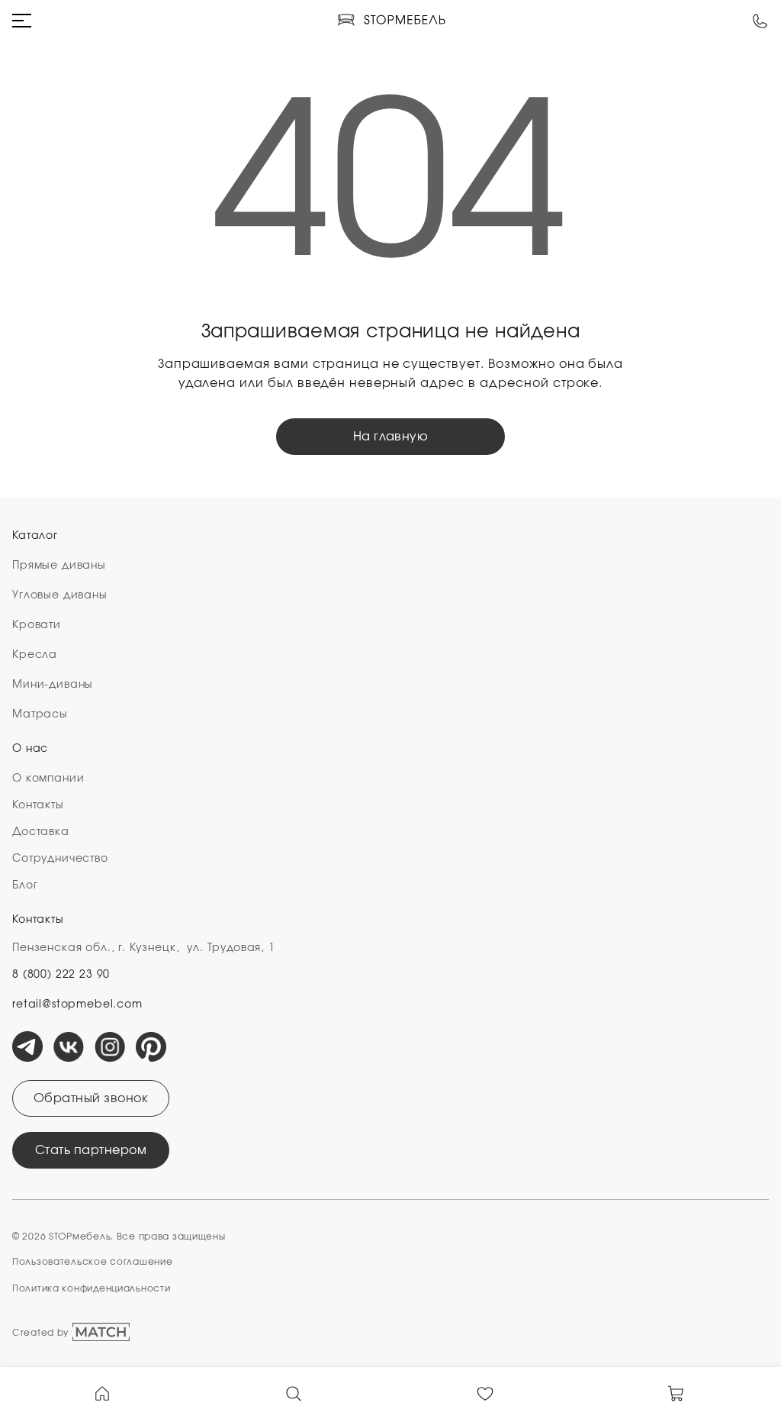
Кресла (34, 655)
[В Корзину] (676, 1392)
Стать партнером (90, 1150)
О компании (48, 778)
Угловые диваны (60, 595)
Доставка (40, 832)
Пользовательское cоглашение (92, 1261)
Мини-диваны (52, 684)
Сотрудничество (60, 858)
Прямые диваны (59, 565)
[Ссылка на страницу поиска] (293, 1392)
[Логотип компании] (391, 21)
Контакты (38, 805)
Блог (24, 885)
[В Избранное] (485, 1392)
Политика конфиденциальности (91, 1288)
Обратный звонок (91, 1098)
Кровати (36, 625)
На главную (391, 436)
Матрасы (40, 714)
